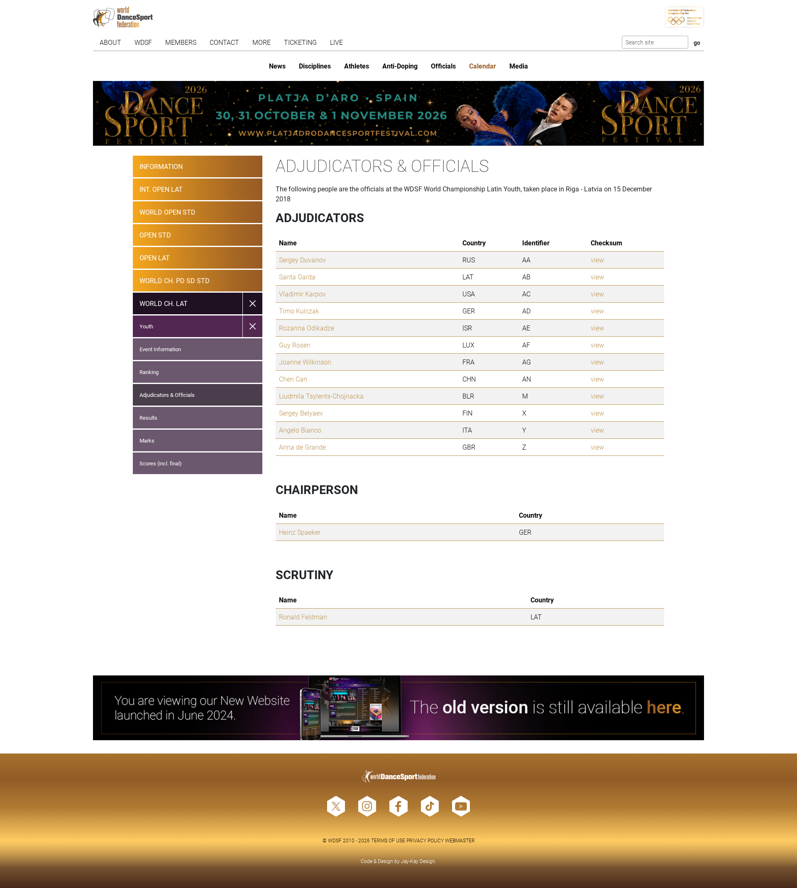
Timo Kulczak (299, 310)
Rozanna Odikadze (306, 327)
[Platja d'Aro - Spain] (398, 113)
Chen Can (293, 378)
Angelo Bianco (300, 430)
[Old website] (398, 707)
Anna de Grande (302, 447)
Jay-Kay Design (418, 861)
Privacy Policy (425, 840)
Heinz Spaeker (299, 532)
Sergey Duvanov (302, 259)
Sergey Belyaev (301, 413)
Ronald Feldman (303, 616)
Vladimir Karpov (302, 293)
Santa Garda (297, 276)
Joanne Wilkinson (305, 361)
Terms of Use (388, 840)
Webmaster (460, 840)
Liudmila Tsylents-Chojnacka (321, 395)
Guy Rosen (294, 344)
